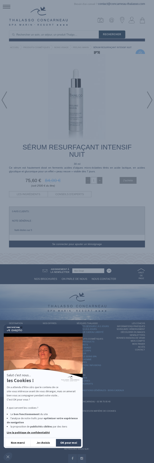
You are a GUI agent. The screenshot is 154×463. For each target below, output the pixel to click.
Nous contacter (104, 278)
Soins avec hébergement (131, 329)
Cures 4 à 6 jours (87, 329)
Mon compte (138, 341)
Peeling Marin (81, 47)
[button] (7, 456)
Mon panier (138, 344)
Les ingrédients (28, 194)
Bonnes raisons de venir (130, 338)
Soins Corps (84, 350)
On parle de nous (74, 278)
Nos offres (49, 323)
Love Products (85, 342)
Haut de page (141, 275)
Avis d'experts (85, 384)
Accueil (14, 47)
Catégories (83, 381)
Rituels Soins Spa (87, 356)
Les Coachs (138, 323)
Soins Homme (84, 359)
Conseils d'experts (69, 194)
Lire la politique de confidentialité (28, 432)
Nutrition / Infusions (89, 365)
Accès (141, 347)
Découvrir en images (133, 332)
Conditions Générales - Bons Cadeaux (102, 390)
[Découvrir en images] (102, 20)
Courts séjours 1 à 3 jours (93, 326)
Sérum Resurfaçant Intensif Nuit (112, 47)
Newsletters (137, 335)
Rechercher (112, 34)
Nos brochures (45, 278)
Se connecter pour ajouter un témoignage (77, 244)
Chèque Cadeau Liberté (90, 332)
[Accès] (123, 20)
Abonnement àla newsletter (60, 270)
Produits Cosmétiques (36, 47)
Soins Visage (61, 47)
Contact (140, 350)
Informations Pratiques (131, 326)
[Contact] (112, 20)
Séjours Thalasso (87, 323)
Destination (16, 323)
